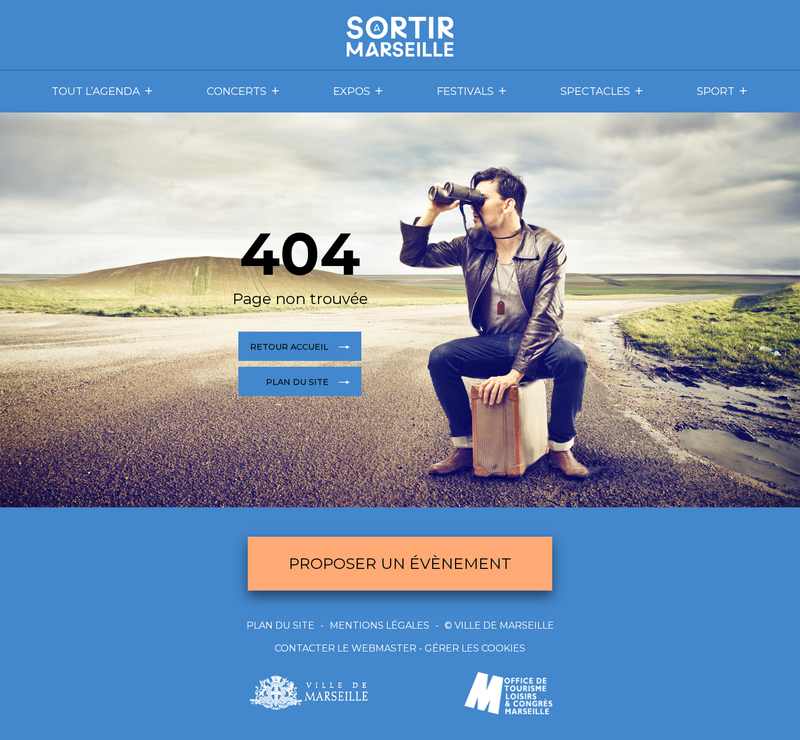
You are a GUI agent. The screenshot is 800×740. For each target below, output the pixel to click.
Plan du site (280, 625)
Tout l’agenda (96, 91)
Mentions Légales (379, 625)
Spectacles (595, 91)
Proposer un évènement (400, 563)
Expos (351, 91)
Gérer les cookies (475, 648)
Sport (715, 91)
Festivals (465, 91)
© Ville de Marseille (499, 625)
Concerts (236, 91)
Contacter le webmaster (345, 648)
